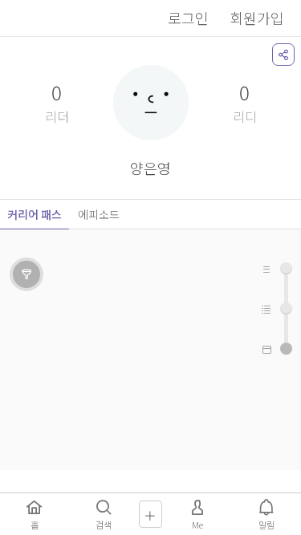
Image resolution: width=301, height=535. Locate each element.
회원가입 (257, 17)
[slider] (286, 348)
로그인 (188, 17)
